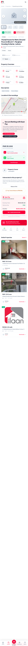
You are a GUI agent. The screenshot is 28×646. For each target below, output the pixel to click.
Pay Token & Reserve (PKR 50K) (14, 190)
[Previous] (3, 16)
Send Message (14, 162)
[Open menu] (25, 2)
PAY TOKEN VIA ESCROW (14, 212)
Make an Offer (14, 186)
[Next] (24, 16)
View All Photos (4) (21, 22)
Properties (8, 6)
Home (2, 6)
